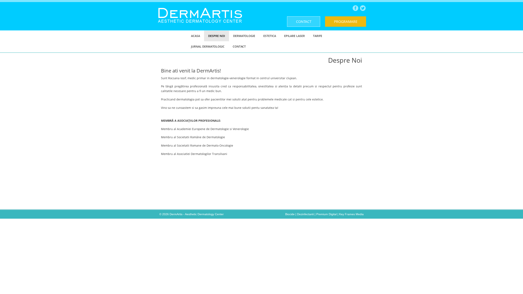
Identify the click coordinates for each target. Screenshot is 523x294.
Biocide (290, 214)
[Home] (200, 26)
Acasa (195, 36)
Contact (239, 46)
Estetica (269, 36)
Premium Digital (326, 214)
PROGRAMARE (345, 21)
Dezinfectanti (305, 214)
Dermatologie (244, 36)
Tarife (317, 36)
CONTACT (303, 21)
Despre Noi (216, 36)
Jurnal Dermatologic (208, 46)
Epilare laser (294, 36)
